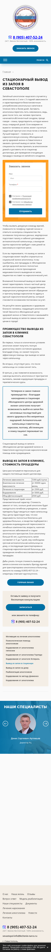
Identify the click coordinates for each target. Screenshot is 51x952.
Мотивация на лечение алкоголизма (23, 636)
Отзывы (31, 894)
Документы (31, 903)
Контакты (7, 917)
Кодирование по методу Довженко (22, 676)
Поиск (41, 60)
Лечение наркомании (14, 908)
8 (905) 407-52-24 (27, 37)
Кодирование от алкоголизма (20, 680)
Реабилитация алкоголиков (19, 672)
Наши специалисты (12, 903)
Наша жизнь (17, 894)
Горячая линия (25, 582)
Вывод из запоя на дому (17, 668)
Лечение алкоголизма (14, 912)
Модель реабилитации (31, 898)
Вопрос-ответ (9, 898)
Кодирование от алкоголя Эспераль (22, 659)
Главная (7, 71)
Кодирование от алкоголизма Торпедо (24, 654)
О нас (5, 894)
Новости (32, 912)
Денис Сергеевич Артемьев (25, 738)
